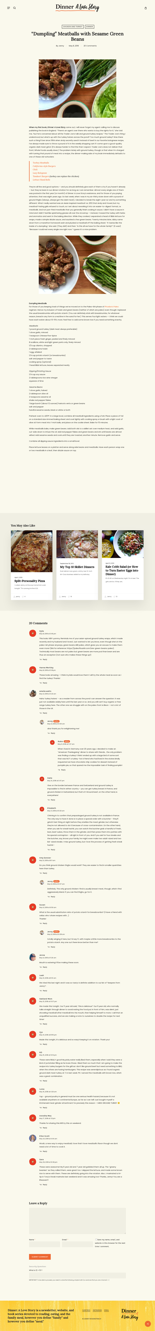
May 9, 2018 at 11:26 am (47, 958)
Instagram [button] (97, 1310)
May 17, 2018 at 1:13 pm (47, 1118)
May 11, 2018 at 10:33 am (56, 811)
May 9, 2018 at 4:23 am (47, 694)
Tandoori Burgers (41, 176)
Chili (35, 169)
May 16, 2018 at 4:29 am (48, 1092)
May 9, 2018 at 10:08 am (56, 934)
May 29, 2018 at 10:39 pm (48, 1162)
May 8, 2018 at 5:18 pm (47, 670)
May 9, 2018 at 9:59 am (47, 907)
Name (32, 1240)
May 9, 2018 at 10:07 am (56, 884)
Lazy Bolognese (40, 173)
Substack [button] (86, 1310)
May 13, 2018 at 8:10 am (47, 978)
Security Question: (37, 1266)
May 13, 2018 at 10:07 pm (48, 1001)
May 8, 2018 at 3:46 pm (47, 634)
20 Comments (90, 45)
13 (116, 596)
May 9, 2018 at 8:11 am (47, 860)
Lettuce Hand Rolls (41, 179)
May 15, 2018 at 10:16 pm (48, 1055)
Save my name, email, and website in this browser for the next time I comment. (110, 1243)
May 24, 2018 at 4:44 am (48, 1139)
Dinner (89, 27)
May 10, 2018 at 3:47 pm (55, 781)
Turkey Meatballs (41, 162)
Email (65, 1240)
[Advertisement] (77, 473)
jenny (18, 596)
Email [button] (106, 1310)
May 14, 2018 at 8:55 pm (48, 1035)
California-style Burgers (44, 166)
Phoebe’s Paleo (112, 306)
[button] (8, 8)
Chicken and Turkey (72, 27)
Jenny (61, 45)
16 (71, 596)
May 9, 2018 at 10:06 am (56, 724)
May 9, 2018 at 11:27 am (66, 744)
